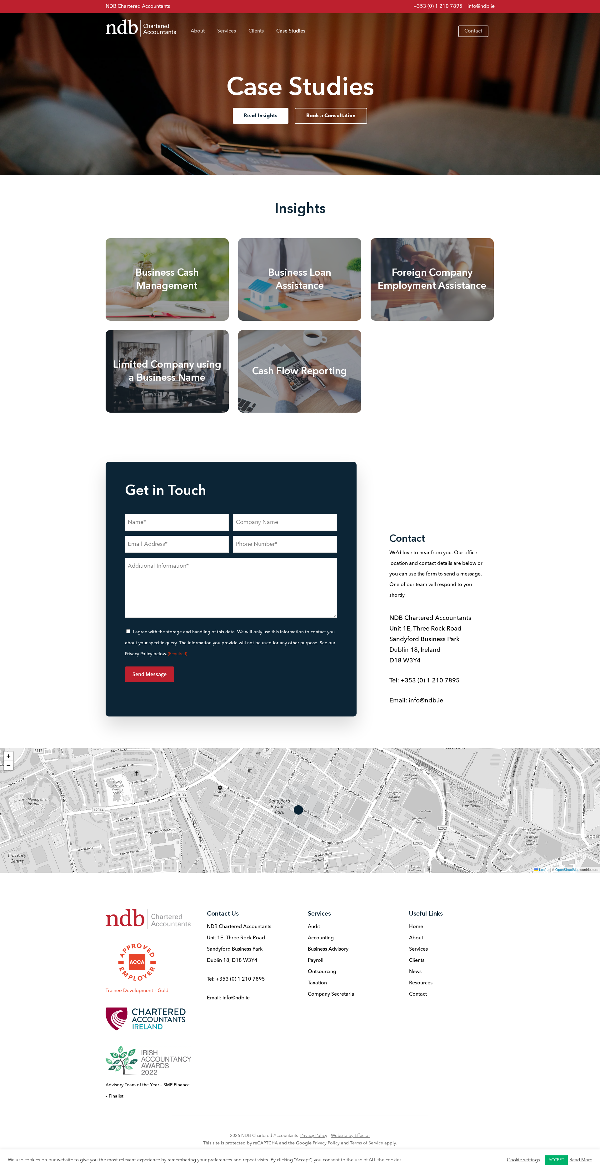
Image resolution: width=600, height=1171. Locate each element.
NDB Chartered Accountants (138, 6)
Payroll (315, 960)
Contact (418, 994)
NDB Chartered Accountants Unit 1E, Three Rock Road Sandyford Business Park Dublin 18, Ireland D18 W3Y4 (430, 639)
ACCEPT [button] (556, 1160)
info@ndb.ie (481, 6)
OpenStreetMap (567, 869)
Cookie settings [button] (523, 1160)
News (415, 971)
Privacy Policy (313, 1135)
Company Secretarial (332, 994)
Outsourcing (322, 971)
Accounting (321, 938)
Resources (420, 983)
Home (416, 926)
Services (418, 949)
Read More (580, 1160)
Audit (314, 926)
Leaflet (543, 869)
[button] (260, 116)
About (416, 938)
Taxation (317, 983)
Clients (416, 960)
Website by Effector (350, 1135)
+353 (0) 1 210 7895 (430, 681)
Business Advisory (328, 949)
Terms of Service (366, 1143)
